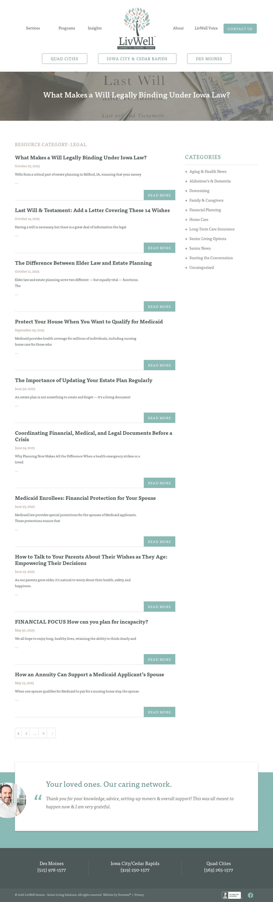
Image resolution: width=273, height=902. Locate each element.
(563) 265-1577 (218, 869)
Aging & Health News (208, 171)
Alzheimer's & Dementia (210, 181)
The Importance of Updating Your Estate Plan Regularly (83, 380)
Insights (95, 28)
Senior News (200, 248)
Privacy (139, 894)
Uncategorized (201, 267)
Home (136, 27)
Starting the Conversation (211, 258)
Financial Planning (205, 210)
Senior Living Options (207, 238)
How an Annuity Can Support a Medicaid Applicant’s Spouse (89, 674)
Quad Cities (64, 58)
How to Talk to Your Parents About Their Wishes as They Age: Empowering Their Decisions (91, 559)
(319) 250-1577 (135, 869)
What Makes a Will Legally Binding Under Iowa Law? (81, 157)
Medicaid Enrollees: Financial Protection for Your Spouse (85, 497)
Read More (159, 195)
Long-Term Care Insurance (212, 229)
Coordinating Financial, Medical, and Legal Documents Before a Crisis (93, 435)
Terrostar (123, 894)
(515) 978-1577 (51, 869)
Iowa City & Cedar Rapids (137, 58)
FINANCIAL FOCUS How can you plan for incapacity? (81, 621)
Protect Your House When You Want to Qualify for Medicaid (89, 321)
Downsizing (199, 190)
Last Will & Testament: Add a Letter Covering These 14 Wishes (92, 210)
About (178, 28)
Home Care (198, 219)
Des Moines (209, 58)
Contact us (240, 28)
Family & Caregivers (206, 200)
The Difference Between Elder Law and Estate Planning (83, 262)
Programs (67, 28)
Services (33, 28)
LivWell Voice (206, 28)
